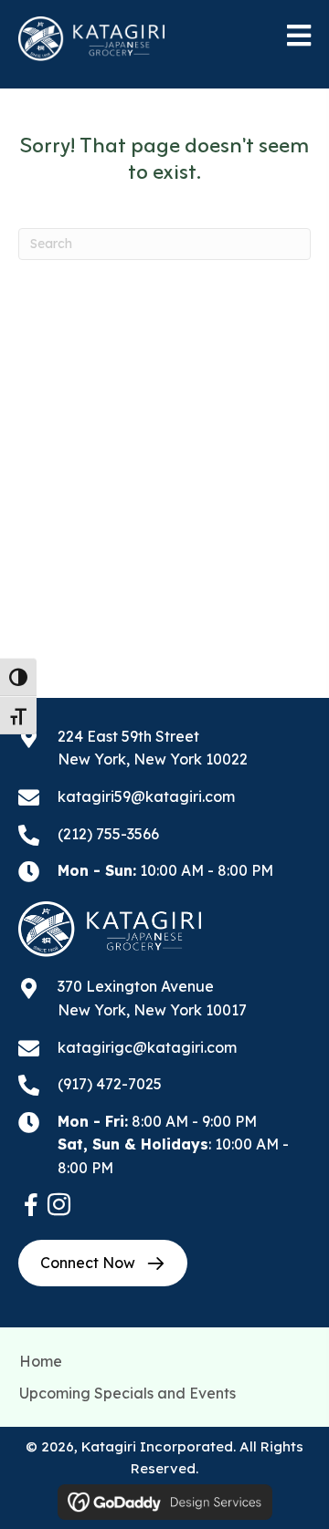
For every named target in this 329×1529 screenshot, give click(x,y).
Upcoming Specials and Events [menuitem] (127, 1393)
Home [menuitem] (40, 1361)
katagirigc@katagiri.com (147, 1047)
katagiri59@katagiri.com (146, 796)
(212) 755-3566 (108, 834)
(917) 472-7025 (110, 1084)
